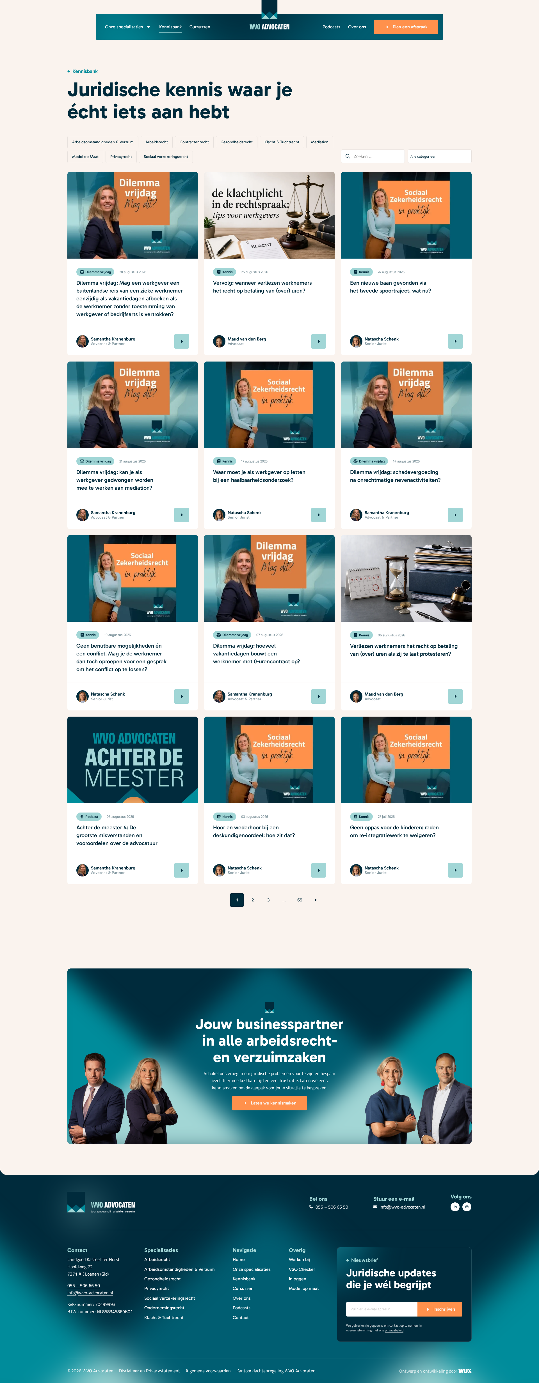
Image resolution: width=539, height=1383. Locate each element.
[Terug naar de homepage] (269, 14)
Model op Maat (85, 156)
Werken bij (299, 1259)
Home (239, 1259)
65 (299, 900)
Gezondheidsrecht (237, 142)
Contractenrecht (194, 142)
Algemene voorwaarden (208, 1371)
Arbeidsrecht (156, 142)
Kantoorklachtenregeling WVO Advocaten (276, 1371)
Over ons (357, 26)
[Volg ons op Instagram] (466, 1206)
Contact (241, 1317)
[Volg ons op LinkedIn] (455, 1206)
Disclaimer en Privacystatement (149, 1371)
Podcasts (331, 26)
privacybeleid (394, 1330)
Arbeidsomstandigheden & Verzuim (103, 142)
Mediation (319, 142)
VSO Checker (302, 1269)
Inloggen (297, 1278)
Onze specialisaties (124, 26)
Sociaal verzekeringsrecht (166, 156)
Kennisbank (170, 26)
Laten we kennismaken (273, 1103)
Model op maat (304, 1288)
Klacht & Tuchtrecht (281, 142)
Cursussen (199, 26)
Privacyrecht (121, 156)
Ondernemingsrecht (164, 1307)
